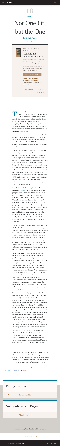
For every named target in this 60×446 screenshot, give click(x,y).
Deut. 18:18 (31, 298)
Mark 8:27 (23, 190)
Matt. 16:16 (40, 249)
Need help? (40, 92)
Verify (39, 89)
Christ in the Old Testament (35, 429)
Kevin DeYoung (31, 38)
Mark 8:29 (23, 131)
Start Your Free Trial (29, 436)
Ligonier (18, 443)
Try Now (31, 74)
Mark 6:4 (24, 298)
